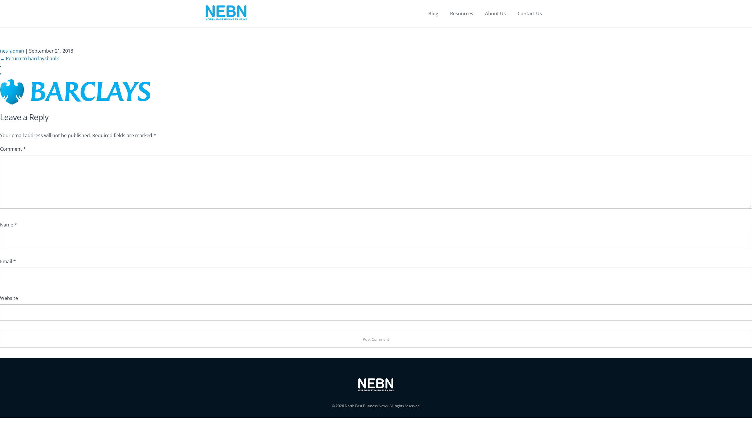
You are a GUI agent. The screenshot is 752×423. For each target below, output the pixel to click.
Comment (13, 149)
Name (8, 224)
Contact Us (530, 13)
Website (9, 298)
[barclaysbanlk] (75, 91)
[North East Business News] (226, 13)
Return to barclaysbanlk (29, 58)
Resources (461, 13)
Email (8, 261)
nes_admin (12, 51)
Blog (433, 13)
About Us (495, 13)
